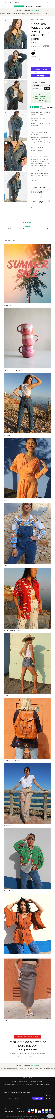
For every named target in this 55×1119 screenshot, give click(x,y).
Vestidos (7, 502)
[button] (3, 2)
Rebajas (6, 307)
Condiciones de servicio (29, 1086)
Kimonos (7, 957)
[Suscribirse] (29, 1100)
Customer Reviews (23, 1083)
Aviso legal (27, 1089)
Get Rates (47, 88)
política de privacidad (43, 1086)
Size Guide (33, 1083)
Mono (6, 567)
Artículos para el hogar (12, 372)
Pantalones (8, 827)
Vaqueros (7, 437)
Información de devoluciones (12, 1086)
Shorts (6, 697)
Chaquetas (7, 892)
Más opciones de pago (41, 72)
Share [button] (34, 207)
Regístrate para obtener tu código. (27, 1038)
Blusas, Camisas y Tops (12, 632)
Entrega (39, 1083)
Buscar (14, 1083)
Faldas (6, 1023)
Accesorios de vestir (10, 762)
